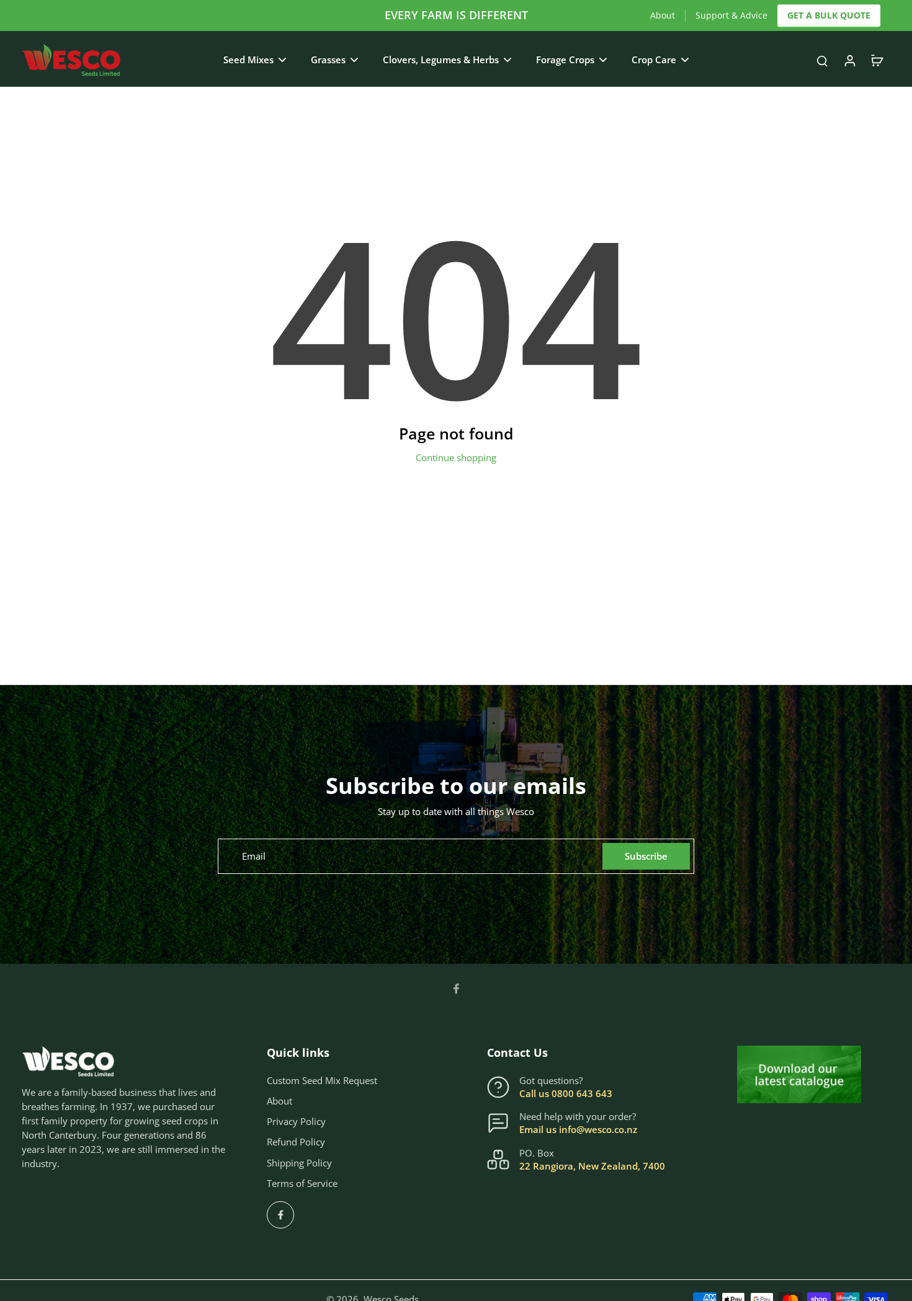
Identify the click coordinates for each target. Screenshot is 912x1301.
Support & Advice (731, 15)
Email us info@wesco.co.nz (578, 1129)
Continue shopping (456, 457)
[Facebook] (456, 988)
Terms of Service (302, 1183)
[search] (822, 60)
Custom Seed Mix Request (322, 1080)
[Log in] (849, 60)
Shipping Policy (299, 1163)
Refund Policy (296, 1142)
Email (254, 856)
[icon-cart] (876, 60)
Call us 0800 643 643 (565, 1093)
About (662, 15)
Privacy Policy (296, 1121)
